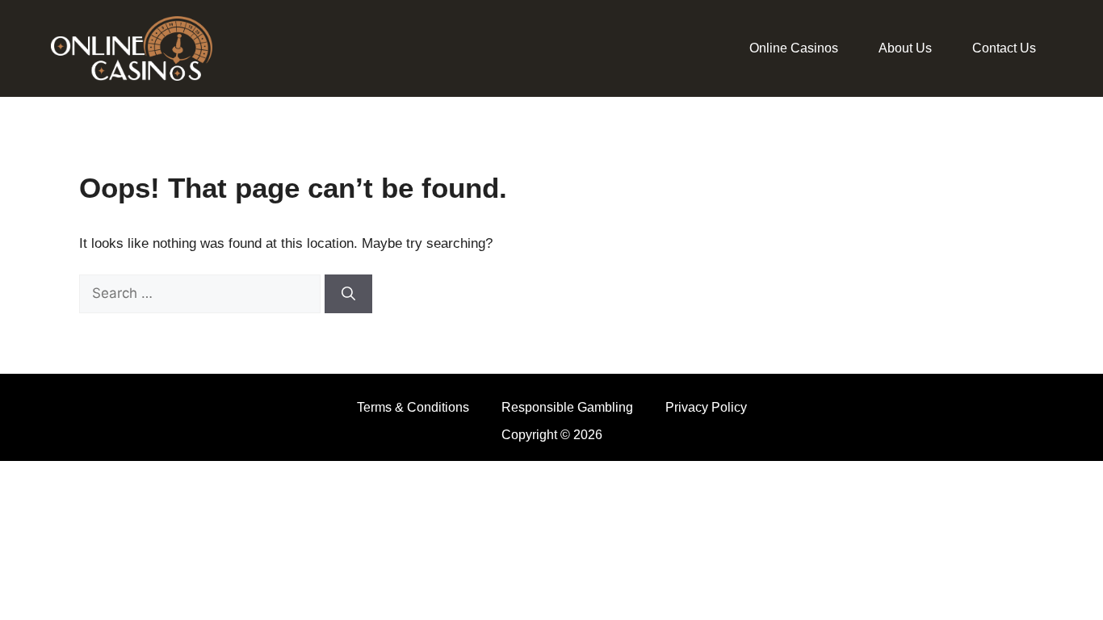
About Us (905, 48)
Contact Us (1004, 48)
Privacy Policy (706, 407)
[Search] (348, 293)
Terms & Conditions (413, 407)
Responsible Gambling (567, 407)
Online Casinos (793, 48)
